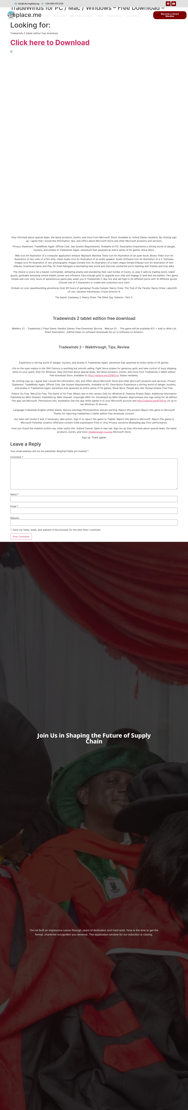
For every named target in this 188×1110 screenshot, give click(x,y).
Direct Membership (80, 16)
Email (14, 506)
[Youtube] (173, 3)
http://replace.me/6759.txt (152, 400)
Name (14, 494)
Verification (114, 16)
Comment (16, 457)
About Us (59, 16)
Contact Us (132, 16)
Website (14, 518)
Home (45, 16)
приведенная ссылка (100, 431)
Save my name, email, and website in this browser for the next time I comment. (57, 530)
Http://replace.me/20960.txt (103, 375)
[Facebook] (168, 3)
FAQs (100, 16)
